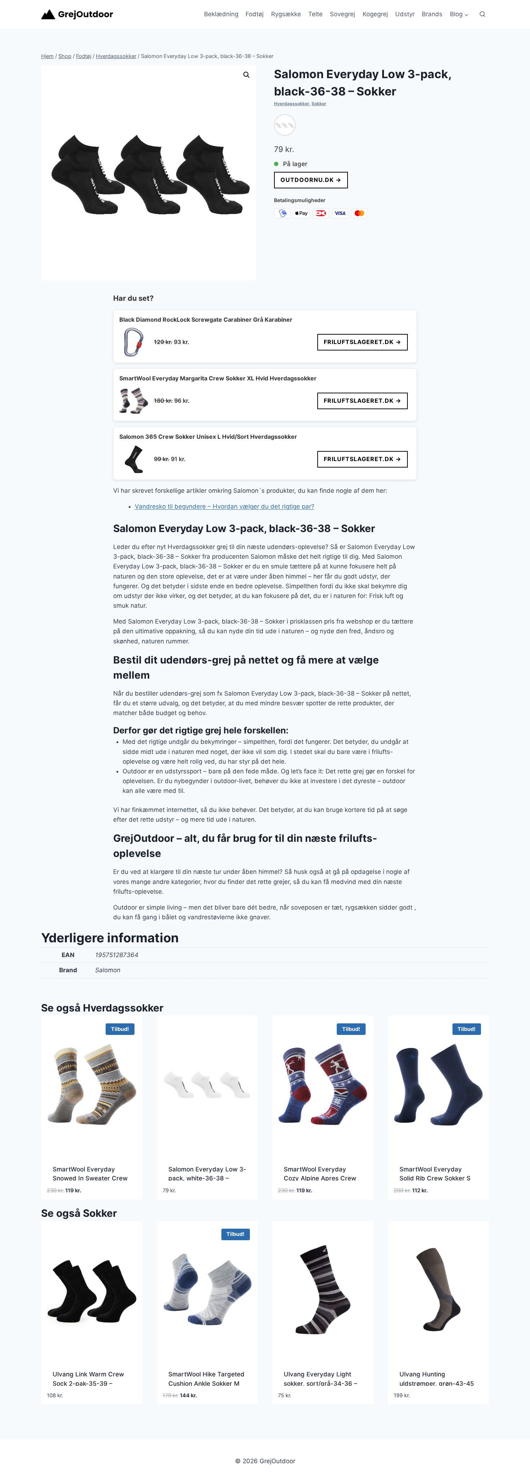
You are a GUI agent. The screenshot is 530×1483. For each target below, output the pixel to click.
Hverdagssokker (291, 103)
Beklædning (221, 14)
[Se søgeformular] (482, 14)
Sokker (319, 103)
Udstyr (405, 14)
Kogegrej (375, 14)
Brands (432, 14)
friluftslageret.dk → (362, 341)
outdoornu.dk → (311, 179)
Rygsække (286, 14)
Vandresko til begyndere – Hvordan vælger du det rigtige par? (224, 506)
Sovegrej (342, 14)
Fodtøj (255, 14)
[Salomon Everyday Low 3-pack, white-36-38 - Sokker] (285, 125)
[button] (246, 74)
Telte (315, 14)
